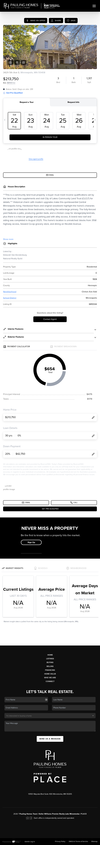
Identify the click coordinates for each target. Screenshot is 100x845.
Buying (50, 662)
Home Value (50, 674)
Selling (50, 666)
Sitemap (94, 841)
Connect (50, 681)
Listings (50, 659)
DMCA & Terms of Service (78, 841)
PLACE (84, 814)
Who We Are (50, 678)
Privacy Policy (60, 841)
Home (50, 655)
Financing (50, 670)
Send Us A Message (50, 739)
